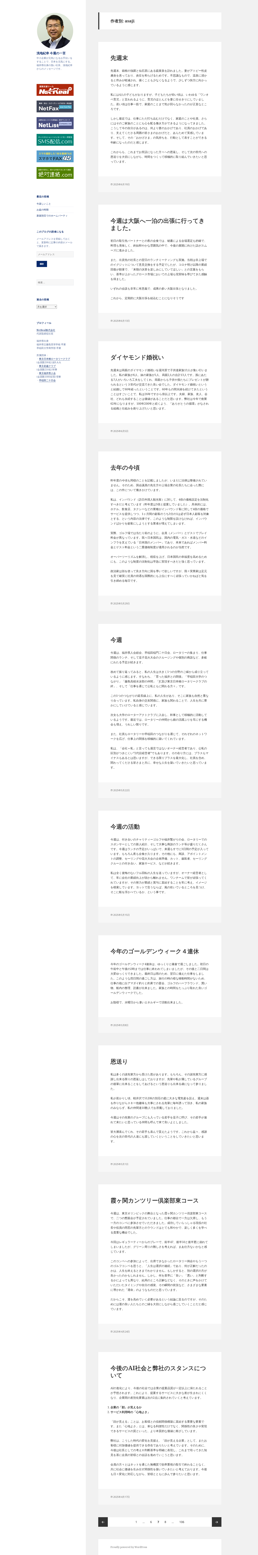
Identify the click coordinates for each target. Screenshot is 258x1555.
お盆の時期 (43, 209)
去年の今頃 (125, 467)
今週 (116, 640)
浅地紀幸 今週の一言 (51, 53)
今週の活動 (125, 826)
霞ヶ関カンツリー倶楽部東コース (154, 1200)
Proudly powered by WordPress (128, 1547)
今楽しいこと (44, 203)
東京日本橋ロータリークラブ (54, 358)
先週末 (119, 58)
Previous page (103, 1522)
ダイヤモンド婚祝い (137, 357)
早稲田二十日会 (47, 380)
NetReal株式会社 (46, 330)
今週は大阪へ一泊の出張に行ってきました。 (157, 224)
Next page (216, 1522)
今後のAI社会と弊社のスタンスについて (158, 1371)
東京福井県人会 (47, 373)
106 (182, 1522)
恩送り (119, 1061)
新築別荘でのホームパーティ (52, 215)
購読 (42, 264)
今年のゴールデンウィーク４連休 (154, 951)
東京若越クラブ (47, 366)
